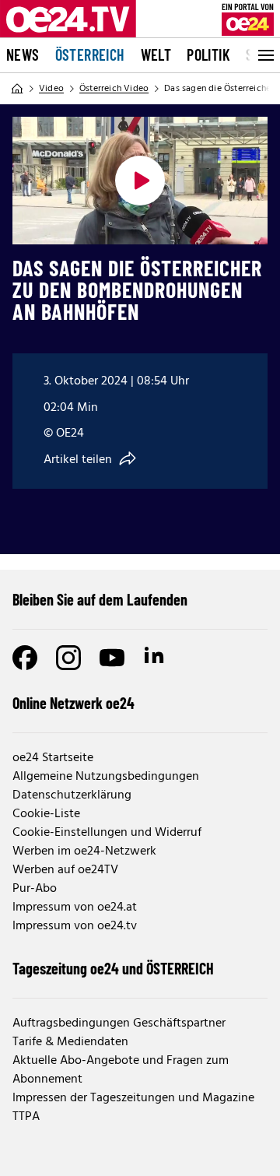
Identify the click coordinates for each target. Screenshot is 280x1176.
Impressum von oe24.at (74, 907)
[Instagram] (68, 657)
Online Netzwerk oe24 (73, 702)
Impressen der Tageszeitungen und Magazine (133, 1098)
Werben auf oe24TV (65, 870)
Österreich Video (114, 88)
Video (51, 88)
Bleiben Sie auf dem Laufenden (99, 599)
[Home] (17, 88)
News (23, 54)
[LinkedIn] (155, 657)
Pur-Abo (34, 889)
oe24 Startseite (52, 758)
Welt (156, 54)
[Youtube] (112, 657)
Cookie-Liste (46, 814)
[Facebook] (24, 657)
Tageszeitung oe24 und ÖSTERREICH (113, 968)
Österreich (90, 54)
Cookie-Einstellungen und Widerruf (106, 833)
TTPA (26, 1117)
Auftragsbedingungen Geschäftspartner (119, 1023)
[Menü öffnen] (264, 55)
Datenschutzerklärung (71, 795)
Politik (208, 54)
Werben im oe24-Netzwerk (84, 851)
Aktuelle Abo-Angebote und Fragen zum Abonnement (120, 1070)
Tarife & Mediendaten (70, 1042)
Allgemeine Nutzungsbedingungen (105, 777)
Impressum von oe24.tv (74, 926)
